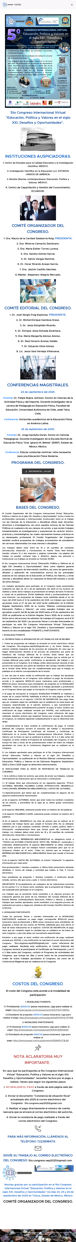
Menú (72, 4)
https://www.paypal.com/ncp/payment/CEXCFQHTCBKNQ (40, 1010)
